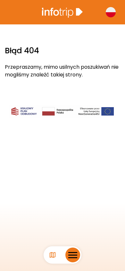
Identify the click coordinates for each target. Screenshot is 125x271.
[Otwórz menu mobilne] (72, 255)
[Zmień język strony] (111, 12)
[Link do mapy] (52, 255)
